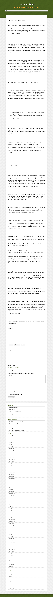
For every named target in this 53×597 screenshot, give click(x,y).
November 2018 (12, 455)
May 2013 (10, 557)
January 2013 (11, 566)
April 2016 (11, 487)
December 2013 (12, 542)
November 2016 (12, 474)
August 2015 (11, 502)
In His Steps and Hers (19, 421)
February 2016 (11, 491)
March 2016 (11, 489)
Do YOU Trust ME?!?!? (19, 428)
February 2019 (11, 448)
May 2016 (10, 485)
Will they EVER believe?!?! (14, 407)
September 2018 (12, 459)
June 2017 (11, 465)
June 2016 (11, 482)
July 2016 (10, 480)
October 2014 (11, 523)
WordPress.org (11, 588)
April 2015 (11, 510)
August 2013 (11, 551)
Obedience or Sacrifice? (19, 430)
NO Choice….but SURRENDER (15, 411)
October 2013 (11, 547)
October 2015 (11, 497)
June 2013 (11, 555)
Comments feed (12, 586)
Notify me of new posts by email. (16, 394)
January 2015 (11, 517)
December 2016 (12, 472)
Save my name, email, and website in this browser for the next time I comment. (24, 389)
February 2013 (11, 564)
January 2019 (11, 450)
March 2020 (11, 440)
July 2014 (10, 530)
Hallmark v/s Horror (12, 416)
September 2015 (12, 500)
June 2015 (11, 506)
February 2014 (11, 538)
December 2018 (12, 452)
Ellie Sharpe (21, 23)
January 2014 (11, 540)
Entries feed (11, 583)
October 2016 (11, 476)
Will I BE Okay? (12, 409)
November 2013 (12, 545)
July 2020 (10, 437)
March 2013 (11, 562)
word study (11, 576)
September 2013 (12, 549)
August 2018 (11, 461)
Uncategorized (11, 574)
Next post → (16, 367)
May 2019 (10, 444)
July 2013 (10, 553)
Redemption (26, 4)
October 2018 (11, 457)
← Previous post (11, 367)
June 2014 (11, 532)
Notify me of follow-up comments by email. (18, 391)
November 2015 (12, 495)
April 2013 (11, 560)
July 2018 (10, 463)
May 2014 (10, 534)
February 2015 (11, 515)
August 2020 (11, 435)
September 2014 (12, 525)
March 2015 (11, 512)
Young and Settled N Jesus (20, 425)
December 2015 (12, 493)
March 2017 (11, 470)
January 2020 (11, 442)
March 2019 (11, 446)
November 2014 (12, 521)
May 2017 (10, 467)
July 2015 (10, 504)
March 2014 (11, 536)
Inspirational (30, 23)
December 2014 (12, 519)
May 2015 (10, 508)
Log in (10, 581)
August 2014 (11, 527)
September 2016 (12, 478)
